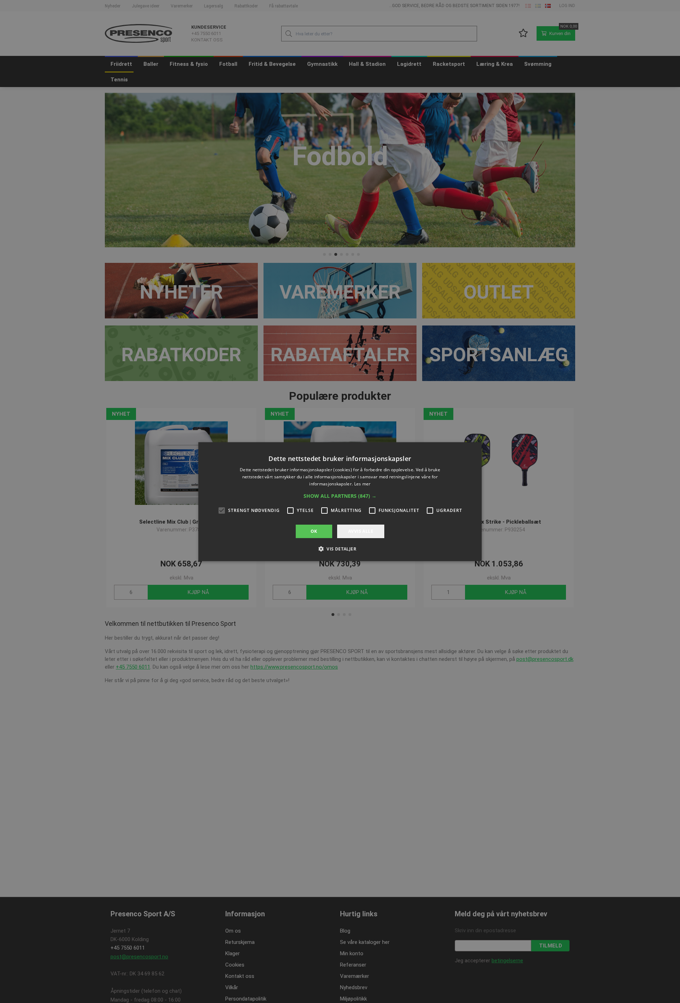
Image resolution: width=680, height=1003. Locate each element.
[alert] (340, 501)
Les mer (362, 483)
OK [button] (314, 531)
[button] (340, 495)
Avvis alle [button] (360, 531)
